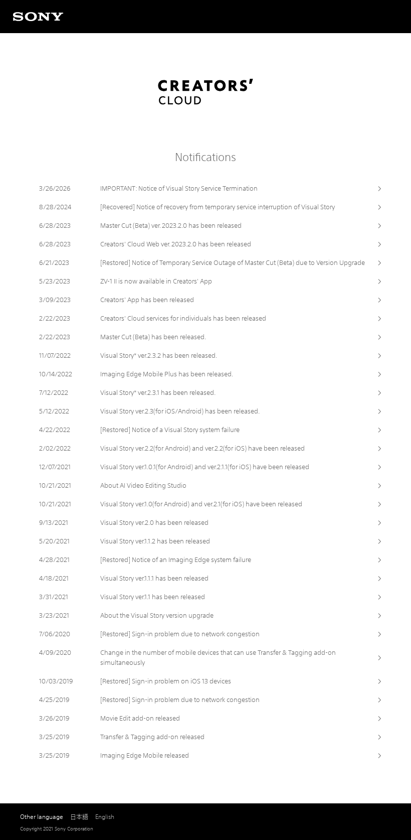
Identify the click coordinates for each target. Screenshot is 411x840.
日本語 (79, 816)
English (104, 816)
